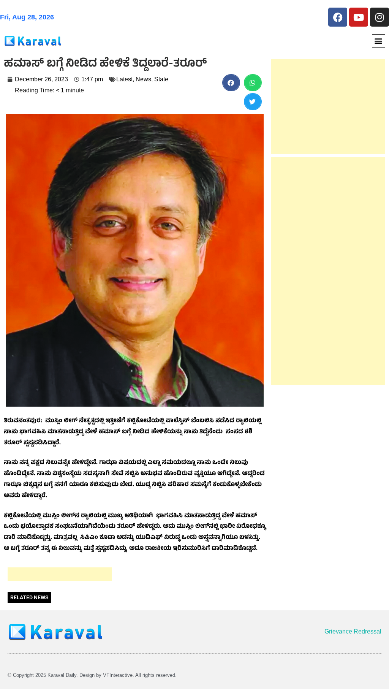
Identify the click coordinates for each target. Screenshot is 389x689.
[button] (378, 41)
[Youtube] (358, 17)
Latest (124, 79)
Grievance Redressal (352, 631)
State (161, 79)
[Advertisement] (60, 574)
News (143, 79)
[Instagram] (379, 17)
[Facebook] (337, 17)
